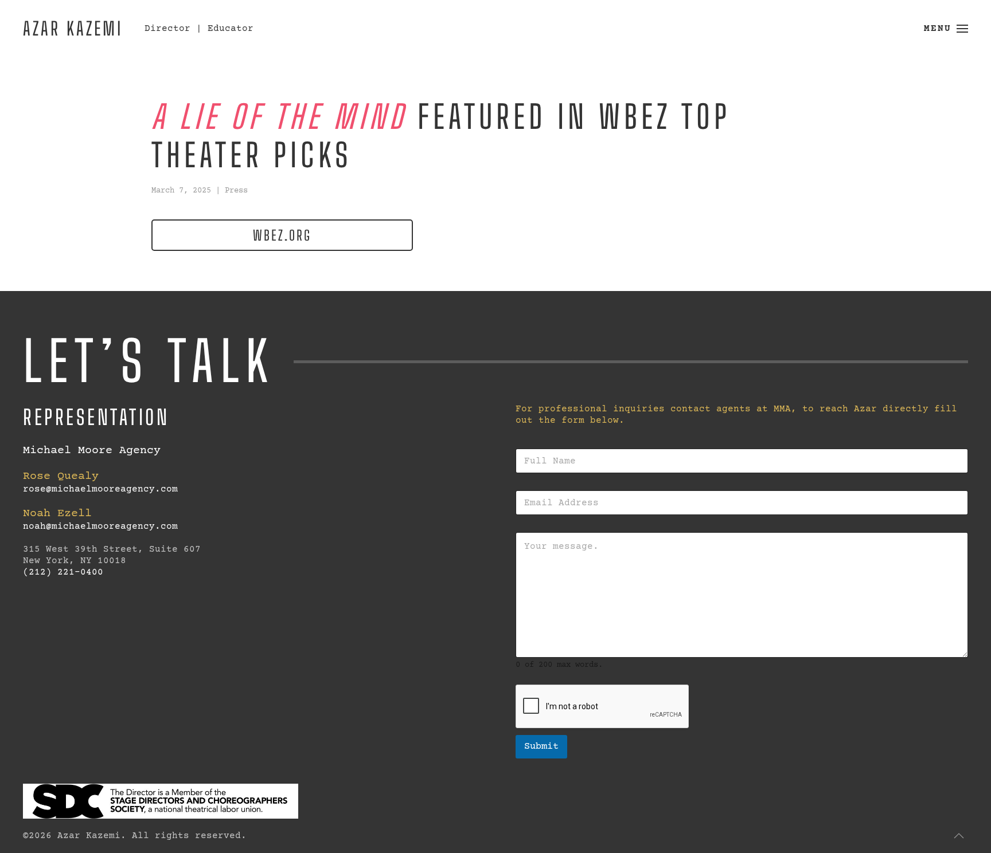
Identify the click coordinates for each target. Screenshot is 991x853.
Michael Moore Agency (92, 450)
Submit (541, 746)
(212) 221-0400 (63, 572)
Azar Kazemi (73, 28)
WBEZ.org (282, 235)
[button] (946, 28)
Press (236, 190)
